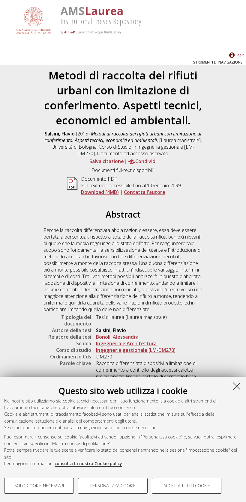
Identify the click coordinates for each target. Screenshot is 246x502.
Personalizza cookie (113, 486)
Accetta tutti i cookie (187, 486)
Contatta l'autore (144, 192)
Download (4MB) (100, 192)
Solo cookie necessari (39, 486)
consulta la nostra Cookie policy (88, 463)
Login (239, 54)
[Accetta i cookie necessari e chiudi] (237, 386)
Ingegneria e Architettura (126, 343)
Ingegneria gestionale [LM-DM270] (136, 350)
